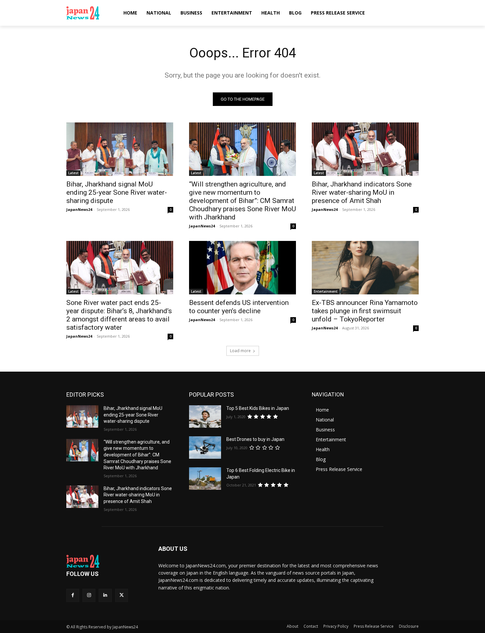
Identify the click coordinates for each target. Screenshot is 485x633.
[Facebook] (72, 595)
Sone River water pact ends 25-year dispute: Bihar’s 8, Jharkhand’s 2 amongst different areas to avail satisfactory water (119, 315)
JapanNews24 (79, 209)
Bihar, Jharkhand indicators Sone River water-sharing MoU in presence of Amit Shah (362, 192)
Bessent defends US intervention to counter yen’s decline (239, 307)
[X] (121, 595)
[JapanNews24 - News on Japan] (104, 561)
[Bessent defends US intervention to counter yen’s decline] (242, 267)
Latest (73, 173)
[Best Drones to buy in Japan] (205, 447)
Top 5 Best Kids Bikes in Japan (257, 408)
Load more (240, 350)
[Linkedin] (105, 595)
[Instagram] (88, 595)
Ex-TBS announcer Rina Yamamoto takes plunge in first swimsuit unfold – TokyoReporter (365, 311)
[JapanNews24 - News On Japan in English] (89, 12)
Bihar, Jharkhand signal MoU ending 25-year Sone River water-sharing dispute (116, 192)
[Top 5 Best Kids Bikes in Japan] (205, 416)
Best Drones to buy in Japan (255, 439)
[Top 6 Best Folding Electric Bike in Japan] (205, 478)
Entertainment (326, 291)
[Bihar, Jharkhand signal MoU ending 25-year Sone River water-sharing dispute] (119, 149)
